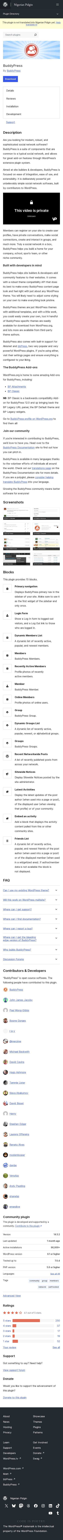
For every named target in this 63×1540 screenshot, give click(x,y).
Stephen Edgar (17, 1123)
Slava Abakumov (18, 1092)
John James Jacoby (21, 999)
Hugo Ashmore (17, 1072)
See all (56, 1347)
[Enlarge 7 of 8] (26, 556)
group (44, 1281)
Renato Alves (16, 1144)
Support (10, 122)
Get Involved (40, 1442)
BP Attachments (17, 386)
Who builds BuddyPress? (17, 949)
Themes (37, 1421)
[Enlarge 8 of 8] (55, 556)
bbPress (22, 346)
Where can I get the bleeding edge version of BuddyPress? (19, 939)
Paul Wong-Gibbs (19, 1010)
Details (10, 90)
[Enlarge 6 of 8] (55, 541)
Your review (9, 1347)
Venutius (14, 1175)
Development (13, 114)
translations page (41, 468)
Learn (6, 1442)
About (6, 1416)
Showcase (39, 1416)
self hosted (53, 1287)
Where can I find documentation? (22, 919)
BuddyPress (13, 70)
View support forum (14, 1370)
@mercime (15, 1041)
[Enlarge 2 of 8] (55, 511)
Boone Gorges (17, 1020)
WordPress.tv (12, 1458)
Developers (9, 1453)
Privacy (7, 1432)
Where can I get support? (17, 909)
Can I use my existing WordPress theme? (26, 890)
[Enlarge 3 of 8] (26, 526)
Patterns (38, 1432)
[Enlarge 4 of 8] (55, 526)
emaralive (14, 1206)
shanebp (14, 1196)
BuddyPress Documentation (19, 447)
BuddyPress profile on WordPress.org (31, 418)
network (42, 1287)
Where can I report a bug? (18, 928)
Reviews (11, 98)
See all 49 (55, 1274)
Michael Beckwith (19, 1051)
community (34, 1281)
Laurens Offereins (19, 1134)
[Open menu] (58, 4)
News (6, 1421)
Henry (12, 1113)
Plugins (37, 1427)
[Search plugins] (35, 35)
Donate (38, 1453)
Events (37, 1447)
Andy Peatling (17, 1185)
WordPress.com (13, 1468)
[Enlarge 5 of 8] (26, 541)
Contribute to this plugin (27, 1226)
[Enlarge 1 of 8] (26, 511)
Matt (7, 1473)
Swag (37, 1458)
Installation (12, 106)
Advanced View (12, 1295)
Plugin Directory (11, 13)
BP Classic (14, 391)
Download (10, 79)
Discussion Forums (13, 959)
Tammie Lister (17, 1082)
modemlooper (17, 1154)
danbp (13, 1165)
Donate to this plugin (14, 1397)
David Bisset (16, 1103)
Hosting (7, 1427)
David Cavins (16, 1061)
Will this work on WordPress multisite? (24, 899)
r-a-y (12, 1030)
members (54, 1281)
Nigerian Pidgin (18, 1498)
